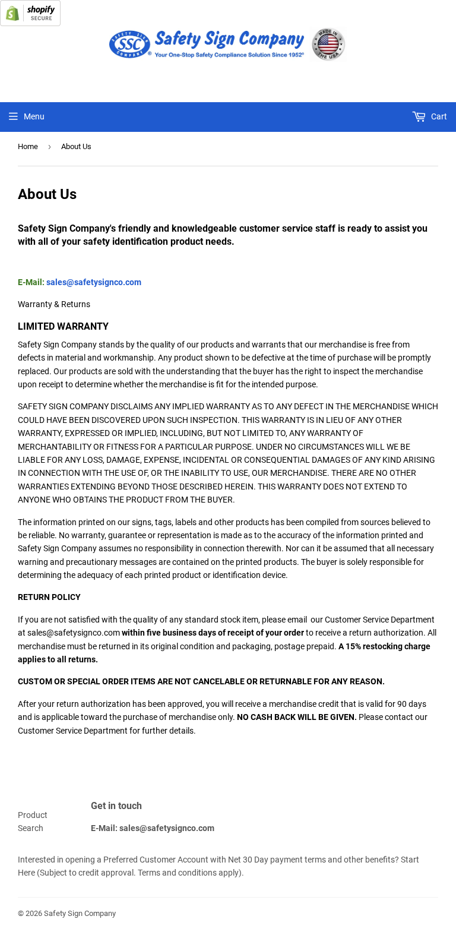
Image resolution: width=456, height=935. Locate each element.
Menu (34, 116)
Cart (438, 116)
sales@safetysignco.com (93, 282)
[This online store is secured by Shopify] (30, 23)
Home (28, 146)
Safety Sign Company (80, 913)
